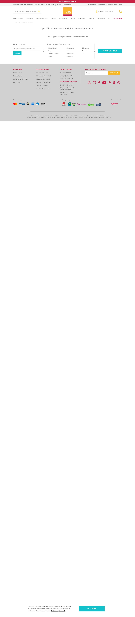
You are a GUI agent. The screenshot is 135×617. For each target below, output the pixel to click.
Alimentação (63, 18)
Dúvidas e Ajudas (42, 73)
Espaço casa (70, 53)
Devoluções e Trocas (43, 79)
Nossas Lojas (17, 76)
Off (83, 53)
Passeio (53, 18)
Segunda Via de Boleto (44, 82)
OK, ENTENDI (92, 609)
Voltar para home (110, 51)
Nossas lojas (118, 4)
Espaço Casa (118, 18)
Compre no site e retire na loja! (45, 4)
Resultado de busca (27, 23)
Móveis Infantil (52, 48)
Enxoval (91, 18)
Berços (50, 51)
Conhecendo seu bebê (20, 79)
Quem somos (17, 73)
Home (16, 23)
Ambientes (70, 56)
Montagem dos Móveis (43, 76)
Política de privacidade (58, 611)
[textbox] (27, 11)
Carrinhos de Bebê (53, 53)
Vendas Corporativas (43, 89)
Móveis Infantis (18, 18)
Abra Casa (16, 82)
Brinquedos (81, 18)
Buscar (17, 53)
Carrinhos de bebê (41, 18)
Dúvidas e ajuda (92, 4)
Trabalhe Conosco (42, 85)
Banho (73, 18)
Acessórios (101, 18)
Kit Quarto (29, 18)
